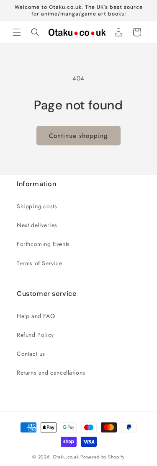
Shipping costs (37, 206)
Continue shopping (78, 135)
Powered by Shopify (102, 456)
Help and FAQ (36, 316)
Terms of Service (39, 263)
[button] (17, 32)
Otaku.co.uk (66, 456)
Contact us (31, 354)
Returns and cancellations (51, 372)
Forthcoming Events (43, 244)
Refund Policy (35, 335)
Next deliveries (37, 225)
